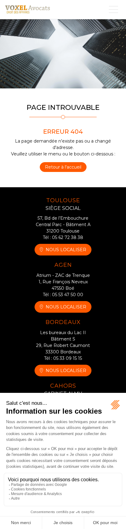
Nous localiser (66, 249)
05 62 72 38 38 (67, 237)
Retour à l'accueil (63, 167)
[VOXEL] (27, 9)
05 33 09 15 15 (67, 358)
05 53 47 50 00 (67, 294)
